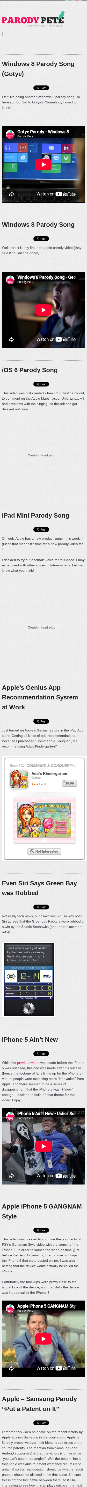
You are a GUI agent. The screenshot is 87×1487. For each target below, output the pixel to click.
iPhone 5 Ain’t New (30, 1039)
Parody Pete (33, 17)
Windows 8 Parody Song (38, 224)
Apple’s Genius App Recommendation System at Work (40, 697)
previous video (28, 1063)
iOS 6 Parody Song (30, 370)
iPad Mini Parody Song (35, 515)
